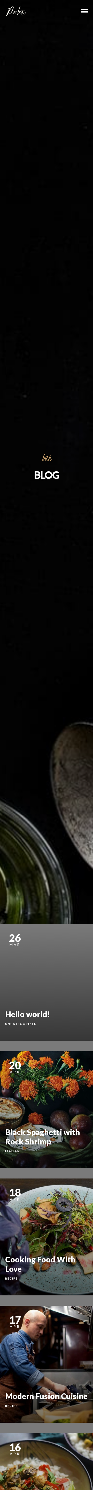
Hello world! (27, 1014)
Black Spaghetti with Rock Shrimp (42, 1136)
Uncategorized (21, 1023)
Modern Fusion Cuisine (46, 1396)
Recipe (11, 1278)
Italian (12, 1151)
